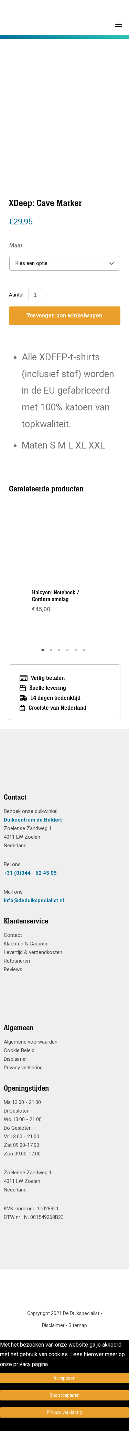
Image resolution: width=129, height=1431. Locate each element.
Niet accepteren (65, 1395)
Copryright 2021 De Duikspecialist (63, 1313)
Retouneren (17, 961)
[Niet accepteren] (2, 1426)
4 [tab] (68, 652)
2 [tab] (52, 652)
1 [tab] (44, 652)
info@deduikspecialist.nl (34, 900)
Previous (34, 101)
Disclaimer (15, 1059)
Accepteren (64, 1378)
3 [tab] (60, 652)
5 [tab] (77, 652)
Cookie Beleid (19, 1050)
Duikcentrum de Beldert (33, 820)
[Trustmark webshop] (62, 769)
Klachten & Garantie (26, 944)
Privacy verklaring (23, 1067)
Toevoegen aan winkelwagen (64, 315)
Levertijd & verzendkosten (33, 952)
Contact (13, 935)
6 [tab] (85, 652)
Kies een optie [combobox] (31, 263)
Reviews (13, 969)
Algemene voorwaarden (30, 1042)
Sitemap (77, 1325)
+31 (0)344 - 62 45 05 (30, 873)
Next (94, 101)
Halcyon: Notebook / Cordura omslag (55, 596)
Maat (15, 245)
